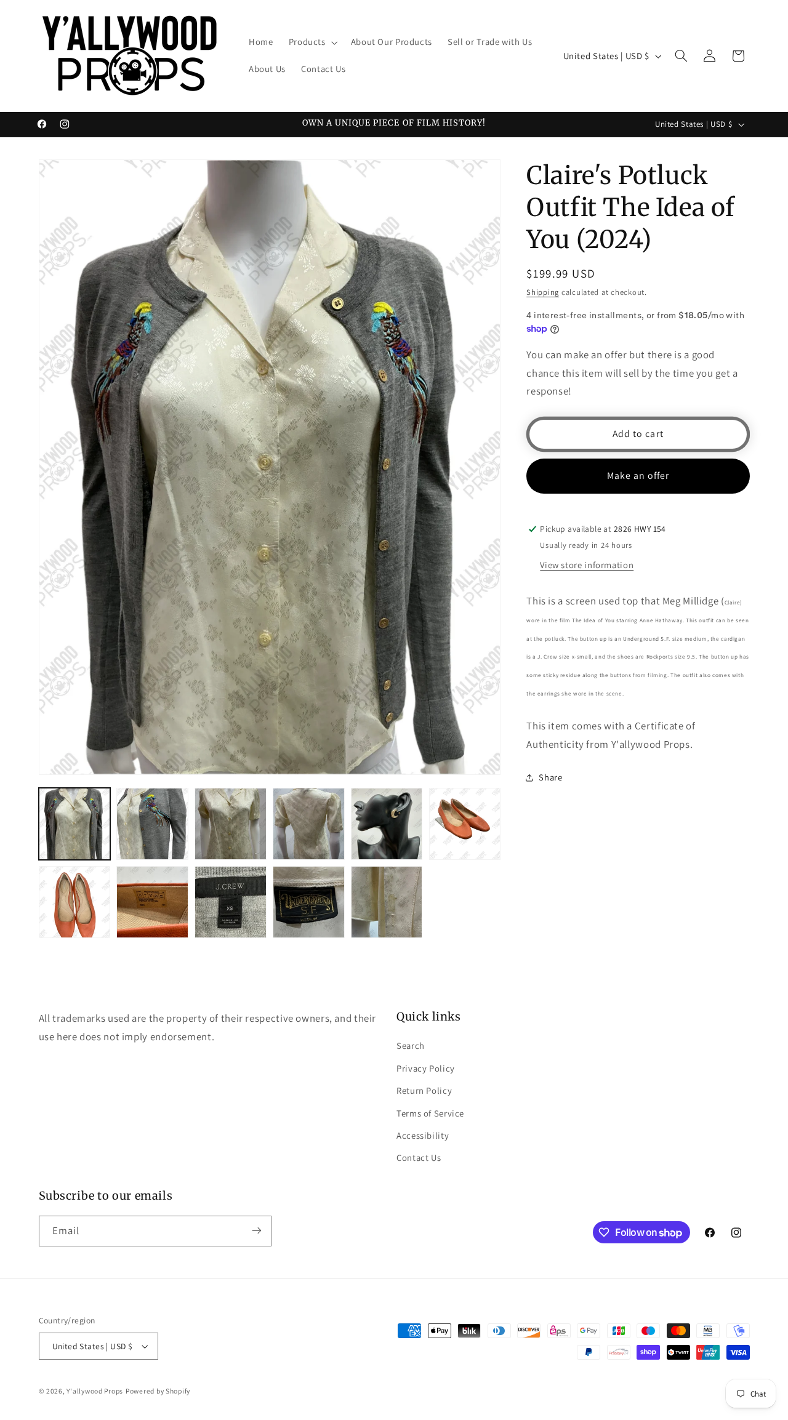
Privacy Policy (425, 1067)
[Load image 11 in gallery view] (386, 901)
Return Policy (424, 1090)
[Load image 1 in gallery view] (74, 823)
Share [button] (550, 778)
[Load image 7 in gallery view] (74, 901)
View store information (586, 565)
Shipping (542, 292)
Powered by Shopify (158, 1390)
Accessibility (422, 1135)
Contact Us (418, 1157)
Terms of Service (430, 1112)
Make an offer (638, 475)
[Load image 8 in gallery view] (152, 901)
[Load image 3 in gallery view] (230, 823)
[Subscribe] (256, 1231)
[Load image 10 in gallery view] (308, 901)
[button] (312, 42)
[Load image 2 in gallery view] (152, 823)
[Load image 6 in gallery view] (465, 823)
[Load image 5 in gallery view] (386, 823)
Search (410, 1045)
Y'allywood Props (94, 1390)
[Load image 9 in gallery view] (230, 901)
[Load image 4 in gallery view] (308, 823)
